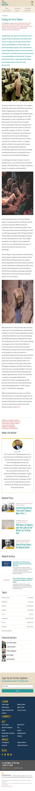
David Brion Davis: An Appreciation (24, 546)
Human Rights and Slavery (8, 733)
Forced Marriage (30, 606)
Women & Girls (28, 10)
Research (16, 29)
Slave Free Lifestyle (7, 10)
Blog (4, 750)
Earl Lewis (17, 23)
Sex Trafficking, (12, 26)
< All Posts (4, 16)
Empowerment (5, 618)
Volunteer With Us (21, 742)
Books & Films (20, 707)
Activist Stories (30, 626)
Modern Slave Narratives (7, 631)
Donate (3, 730)
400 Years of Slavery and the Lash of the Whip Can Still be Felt (24, 529)
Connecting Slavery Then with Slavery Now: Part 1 (24, 510)
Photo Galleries (5, 707)
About (5, 739)
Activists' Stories (21, 710)
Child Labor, (6, 425)
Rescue (3, 614)
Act (3, 721)
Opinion (23, 505)
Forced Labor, (23, 26)
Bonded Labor (4, 601)
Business (17, 10)
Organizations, (7, 29)
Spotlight (26, 23)
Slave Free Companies (7, 727)
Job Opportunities (21, 733)
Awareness (4, 610)
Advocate (19, 736)
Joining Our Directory (22, 745)
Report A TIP (5, 736)
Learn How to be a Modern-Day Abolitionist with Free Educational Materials (22, 563)
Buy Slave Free (20, 724)
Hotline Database (10, 768)
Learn (5, 701)
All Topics (7, 8)
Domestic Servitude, (16, 25)
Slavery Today (5, 704)
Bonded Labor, (13, 422)
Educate (19, 730)
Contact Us (4, 745)
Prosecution (4, 626)
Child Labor (4, 606)
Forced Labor (17, 8)
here (18, 407)
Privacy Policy (9, 786)
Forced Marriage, (13, 28)
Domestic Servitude (6, 597)
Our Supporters (5, 742)
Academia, (5, 25)
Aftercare (31, 614)
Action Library (5, 724)
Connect (6, 716)
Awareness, (23, 28)
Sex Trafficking (28, 8)
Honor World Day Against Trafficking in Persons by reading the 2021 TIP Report (23, 580)
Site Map (3, 786)
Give (18, 727)
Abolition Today (21, 704)
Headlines (4, 713)
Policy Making (30, 610)
